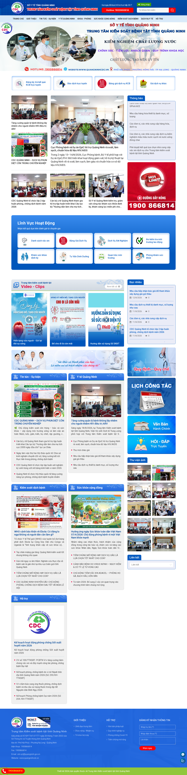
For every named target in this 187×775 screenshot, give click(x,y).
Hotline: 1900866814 (117, 10)
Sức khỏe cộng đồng (104, 19)
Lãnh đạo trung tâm (83, 726)
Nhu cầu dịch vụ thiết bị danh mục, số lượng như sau (96, 466)
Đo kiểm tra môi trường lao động (154, 240)
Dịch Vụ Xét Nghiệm (118, 240)
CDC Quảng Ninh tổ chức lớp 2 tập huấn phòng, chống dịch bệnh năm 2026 (28, 203)
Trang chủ (18, 19)
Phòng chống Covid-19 (117, 735)
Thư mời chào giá (81, 450)
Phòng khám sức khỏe (154, 256)
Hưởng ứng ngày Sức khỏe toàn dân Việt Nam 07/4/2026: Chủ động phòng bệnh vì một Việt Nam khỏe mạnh (96, 534)
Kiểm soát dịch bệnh (128, 19)
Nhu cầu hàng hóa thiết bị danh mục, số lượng (149, 103)
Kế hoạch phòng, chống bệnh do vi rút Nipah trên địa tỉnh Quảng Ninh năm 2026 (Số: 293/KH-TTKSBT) (39, 675)
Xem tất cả (112, 286)
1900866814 (26, 746)
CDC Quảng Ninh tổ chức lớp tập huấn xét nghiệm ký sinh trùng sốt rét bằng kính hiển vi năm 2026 (39, 466)
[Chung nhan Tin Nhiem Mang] (36, 726)
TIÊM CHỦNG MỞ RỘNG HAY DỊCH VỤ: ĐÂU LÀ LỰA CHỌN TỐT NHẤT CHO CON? (38, 574)
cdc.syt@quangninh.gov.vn (28, 754)
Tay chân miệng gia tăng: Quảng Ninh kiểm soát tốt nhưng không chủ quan (40, 554)
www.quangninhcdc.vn (29, 758)
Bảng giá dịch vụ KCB (119, 83)
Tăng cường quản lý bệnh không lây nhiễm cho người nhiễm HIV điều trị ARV (29, 126)
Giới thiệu (31, 19)
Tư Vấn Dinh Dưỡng (79, 256)
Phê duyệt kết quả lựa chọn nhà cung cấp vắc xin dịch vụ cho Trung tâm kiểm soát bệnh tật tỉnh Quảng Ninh (150, 139)
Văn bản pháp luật (116, 726)
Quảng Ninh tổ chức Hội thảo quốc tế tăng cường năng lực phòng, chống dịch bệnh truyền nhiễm (39, 475)
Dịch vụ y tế (147, 19)
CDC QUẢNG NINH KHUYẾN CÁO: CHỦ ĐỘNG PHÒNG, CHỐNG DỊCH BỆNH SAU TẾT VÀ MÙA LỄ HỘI (40, 585)
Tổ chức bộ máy (82, 735)
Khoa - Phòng (84, 19)
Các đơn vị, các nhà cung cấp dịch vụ (148, 307)
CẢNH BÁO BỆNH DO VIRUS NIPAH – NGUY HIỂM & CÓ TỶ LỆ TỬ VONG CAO (97, 565)
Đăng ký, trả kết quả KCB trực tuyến (36, 83)
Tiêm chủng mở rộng (117, 739)
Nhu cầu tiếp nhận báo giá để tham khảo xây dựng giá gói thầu (96, 457)
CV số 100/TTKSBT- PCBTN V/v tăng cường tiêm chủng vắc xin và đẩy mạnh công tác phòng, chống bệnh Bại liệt (40, 663)
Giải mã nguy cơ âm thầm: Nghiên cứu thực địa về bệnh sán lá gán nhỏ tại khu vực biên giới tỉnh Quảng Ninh (39, 564)
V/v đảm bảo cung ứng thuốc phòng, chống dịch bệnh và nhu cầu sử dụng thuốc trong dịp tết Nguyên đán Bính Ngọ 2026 (39, 687)
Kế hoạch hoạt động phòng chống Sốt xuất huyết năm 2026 (37, 644)
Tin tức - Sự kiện (47, 19)
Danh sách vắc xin (40, 240)
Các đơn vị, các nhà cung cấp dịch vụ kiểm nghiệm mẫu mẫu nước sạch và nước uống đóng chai (151, 125)
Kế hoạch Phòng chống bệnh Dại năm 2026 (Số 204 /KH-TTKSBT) (38, 697)
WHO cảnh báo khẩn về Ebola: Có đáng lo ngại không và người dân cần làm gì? (36, 533)
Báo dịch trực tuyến (77, 83)
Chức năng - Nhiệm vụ (84, 731)
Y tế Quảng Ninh (67, 19)
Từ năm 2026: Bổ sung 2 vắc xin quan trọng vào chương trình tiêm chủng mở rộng (95, 583)
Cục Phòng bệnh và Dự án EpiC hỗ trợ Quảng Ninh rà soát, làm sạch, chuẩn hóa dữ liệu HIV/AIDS (84, 149)
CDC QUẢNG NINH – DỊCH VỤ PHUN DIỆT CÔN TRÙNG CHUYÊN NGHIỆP (29, 162)
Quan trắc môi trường (115, 256)
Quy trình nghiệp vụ (116, 731)
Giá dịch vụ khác (158, 83)
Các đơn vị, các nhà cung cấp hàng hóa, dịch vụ (150, 114)
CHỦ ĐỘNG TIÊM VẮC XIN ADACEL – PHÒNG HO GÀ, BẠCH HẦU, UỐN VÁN (96, 574)
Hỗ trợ (159, 19)
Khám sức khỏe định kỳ (39, 256)
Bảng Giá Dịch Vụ (78, 240)
